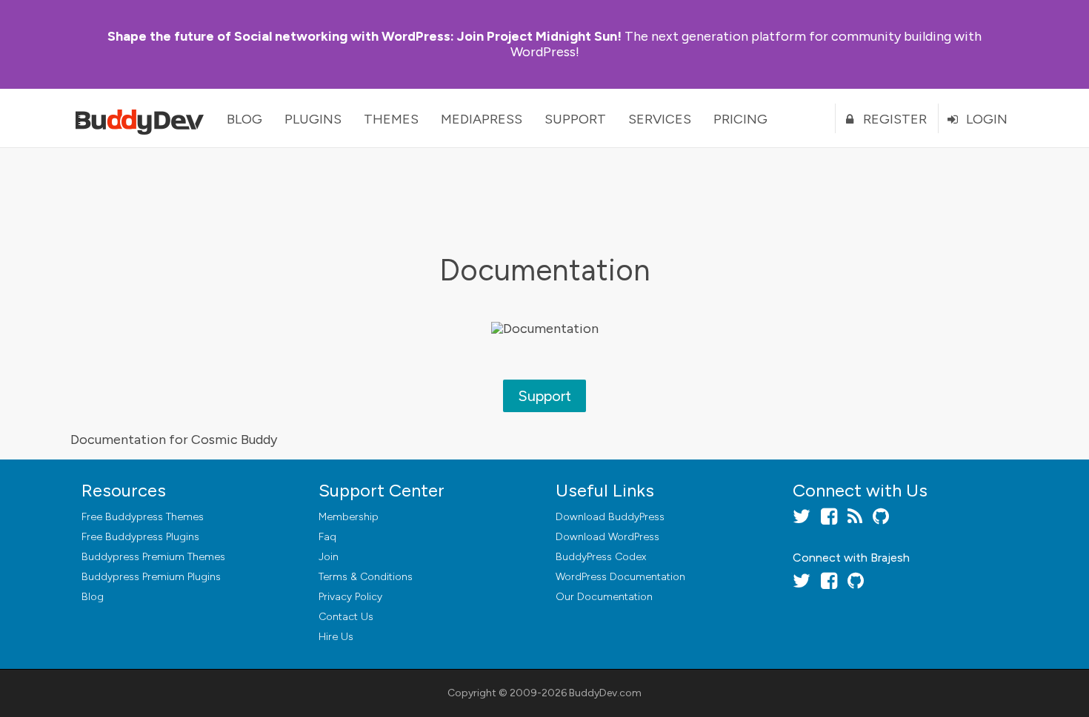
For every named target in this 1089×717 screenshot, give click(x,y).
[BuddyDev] (143, 118)
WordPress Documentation (620, 576)
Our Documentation (604, 596)
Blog (244, 119)
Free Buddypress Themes (142, 517)
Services (659, 119)
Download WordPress (607, 537)
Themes (391, 119)
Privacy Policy (350, 596)
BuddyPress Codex (601, 557)
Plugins (313, 119)
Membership (349, 517)
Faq (327, 537)
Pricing (740, 119)
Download (610, 517)
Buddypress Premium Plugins (151, 576)
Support (575, 119)
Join (329, 557)
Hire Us (336, 636)
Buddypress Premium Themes (153, 557)
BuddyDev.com (605, 693)
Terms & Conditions (366, 576)
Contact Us (346, 616)
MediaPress (481, 119)
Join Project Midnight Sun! (364, 36)
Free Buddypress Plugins (140, 537)
